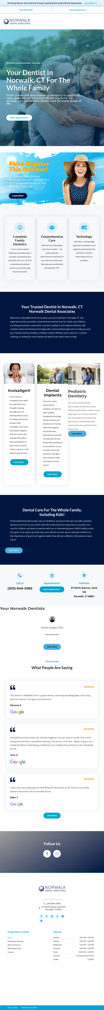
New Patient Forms (15, 948)
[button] (2, 626)
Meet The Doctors (14, 945)
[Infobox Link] (20, 581)
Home (10, 938)
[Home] (41, 921)
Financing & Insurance (15, 941)
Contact (10, 952)
